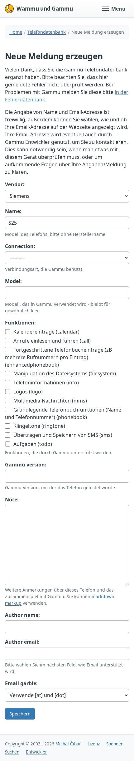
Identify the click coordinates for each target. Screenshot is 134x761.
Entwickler (36, 752)
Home (15, 32)
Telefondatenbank (46, 32)
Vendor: (14, 184)
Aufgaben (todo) (32, 444)
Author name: (22, 615)
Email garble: (21, 683)
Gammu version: (25, 464)
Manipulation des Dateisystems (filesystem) (64, 373)
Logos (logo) (27, 391)
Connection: (20, 246)
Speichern (20, 713)
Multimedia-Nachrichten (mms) (49, 400)
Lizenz (94, 744)
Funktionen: (20, 322)
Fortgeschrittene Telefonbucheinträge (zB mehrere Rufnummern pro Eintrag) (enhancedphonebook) (58, 357)
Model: (13, 281)
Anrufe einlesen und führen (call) (51, 340)
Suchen (12, 752)
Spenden (114, 744)
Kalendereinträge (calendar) (45, 331)
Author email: (22, 641)
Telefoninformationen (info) (45, 382)
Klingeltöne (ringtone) (38, 425)
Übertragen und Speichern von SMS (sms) (62, 435)
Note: (12, 499)
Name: (13, 211)
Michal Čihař (68, 744)
